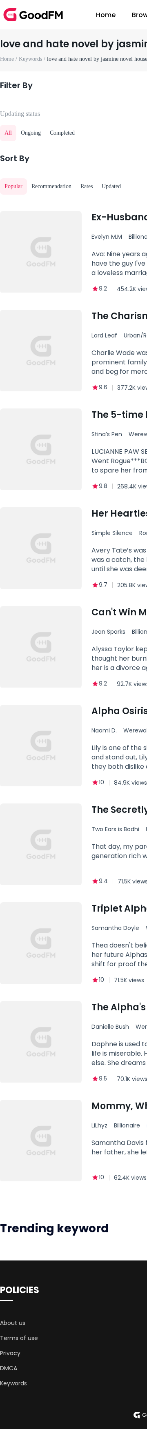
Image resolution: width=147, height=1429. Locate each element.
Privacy (10, 1353)
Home (106, 15)
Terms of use (19, 1338)
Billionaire (127, 1125)
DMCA (8, 1368)
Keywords (13, 1383)
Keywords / (33, 59)
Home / (9, 59)
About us (12, 1323)
